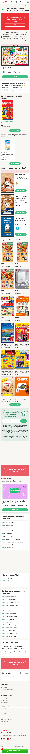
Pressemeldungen (5, 726)
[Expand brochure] (15, 56)
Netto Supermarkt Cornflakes (11, 539)
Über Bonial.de (4, 687)
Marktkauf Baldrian (8, 619)
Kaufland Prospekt (5, 700)
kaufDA (3, 677)
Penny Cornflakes (8, 536)
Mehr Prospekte (15, 130)
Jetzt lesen (15, 509)
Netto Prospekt (4, 711)
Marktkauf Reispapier (9, 611)
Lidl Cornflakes (7, 533)
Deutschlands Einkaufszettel (7, 719)
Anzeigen (26, 5)
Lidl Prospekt (4, 713)
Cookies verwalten (19, 746)
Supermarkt (16, 677)
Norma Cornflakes (8, 547)
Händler (9, 677)
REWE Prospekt (4, 702)
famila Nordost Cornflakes (10, 531)
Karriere (2, 691)
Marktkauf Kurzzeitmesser (10, 605)
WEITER (15, 25)
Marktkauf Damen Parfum (10, 627)
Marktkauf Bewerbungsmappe (11, 602)
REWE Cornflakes (8, 528)
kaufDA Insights (4, 721)
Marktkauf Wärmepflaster (10, 616)
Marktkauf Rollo (7, 622)
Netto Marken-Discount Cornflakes (13, 542)
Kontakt (17, 744)
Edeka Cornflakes (8, 525)
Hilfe (2, 741)
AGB (2, 746)
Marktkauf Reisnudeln (9, 630)
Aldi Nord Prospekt (5, 708)
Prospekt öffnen (15, 76)
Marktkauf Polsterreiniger (10, 625)
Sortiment (4, 679)
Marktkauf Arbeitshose (9, 596)
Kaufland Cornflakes (8, 522)
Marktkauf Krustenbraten (10, 633)
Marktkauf (23, 677)
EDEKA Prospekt (5, 698)
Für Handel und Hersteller (7, 689)
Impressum (17, 741)
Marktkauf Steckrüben (9, 636)
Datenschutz (4, 744)
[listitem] (8, 114)
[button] (15, 61)
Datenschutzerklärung (21, 434)
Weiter (24, 421)
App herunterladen (5, 724)
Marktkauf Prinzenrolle (9, 613)
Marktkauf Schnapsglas (9, 599)
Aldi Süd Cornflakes (8, 545)
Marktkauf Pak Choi (8, 608)
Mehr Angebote (15, 163)
